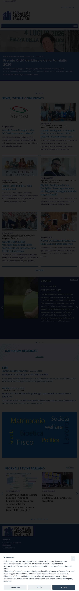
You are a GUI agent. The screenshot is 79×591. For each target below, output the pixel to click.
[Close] (73, 558)
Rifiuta (39, 587)
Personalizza (15, 587)
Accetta (64, 587)
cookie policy (67, 579)
